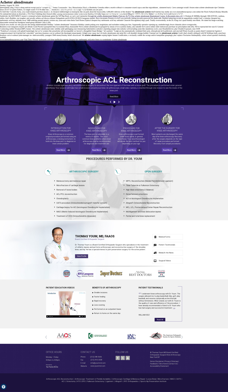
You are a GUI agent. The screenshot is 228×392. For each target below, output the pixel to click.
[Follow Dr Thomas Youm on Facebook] (118, 358)
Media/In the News (166, 253)
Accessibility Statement (159, 366)
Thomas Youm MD (114, 14)
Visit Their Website (31, 39)
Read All (160, 320)
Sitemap (174, 361)
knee (89, 134)
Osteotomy (70, 381)
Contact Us (176, 14)
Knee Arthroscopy (140, 14)
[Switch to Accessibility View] (4, 387)
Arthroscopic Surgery (84, 171)
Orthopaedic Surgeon (113, 245)
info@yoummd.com (98, 363)
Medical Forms (164, 237)
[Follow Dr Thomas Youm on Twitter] (123, 357)
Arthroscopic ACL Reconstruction (59, 379)
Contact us (88, 352)
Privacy (167, 361)
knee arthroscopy (167, 136)
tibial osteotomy (137, 190)
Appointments (159, 14)
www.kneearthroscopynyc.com (11, 39)
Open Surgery (153, 171)
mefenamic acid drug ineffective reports (53, 39)
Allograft (118, 381)
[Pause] (114, 102)
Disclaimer (160, 361)
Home (95, 14)
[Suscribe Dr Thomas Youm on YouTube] (128, 358)
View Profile (81, 256)
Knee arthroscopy (126, 134)
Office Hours (54, 352)
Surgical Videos (165, 261)
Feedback (153, 364)
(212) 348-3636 (148, 6)
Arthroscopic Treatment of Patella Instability (92, 379)
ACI (63, 381)
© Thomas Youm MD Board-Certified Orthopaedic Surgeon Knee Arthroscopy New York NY (165, 354)
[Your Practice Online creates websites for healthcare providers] (52, 366)
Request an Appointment (171, 6)
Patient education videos (60, 287)
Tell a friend (163, 364)
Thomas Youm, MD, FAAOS (94, 237)
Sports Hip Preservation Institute (153, 381)
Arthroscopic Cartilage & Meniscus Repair (129, 379)
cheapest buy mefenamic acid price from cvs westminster (90, 39)
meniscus (77, 181)
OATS (178, 379)
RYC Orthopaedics (131, 381)
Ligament (109, 381)
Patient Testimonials (167, 245)
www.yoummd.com (97, 366)
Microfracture (163, 379)
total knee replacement (145, 216)
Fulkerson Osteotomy (95, 381)
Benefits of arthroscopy (106, 287)
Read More (114, 96)
